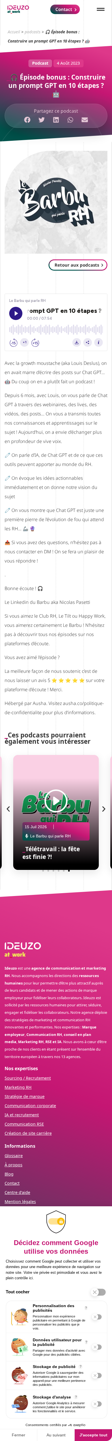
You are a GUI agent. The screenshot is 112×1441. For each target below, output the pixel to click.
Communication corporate (30, 1105)
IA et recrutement (22, 1115)
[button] (27, 119)
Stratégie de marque (25, 1096)
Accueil (14, 31)
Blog (9, 1174)
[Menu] (101, 9)
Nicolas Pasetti (74, 602)
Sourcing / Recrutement (28, 1078)
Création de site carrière (28, 1133)
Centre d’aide (17, 1192)
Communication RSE (24, 1124)
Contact (12, 1183)
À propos (13, 1165)
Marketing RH (18, 1087)
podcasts (32, 31)
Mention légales (20, 1201)
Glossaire (14, 1155)
